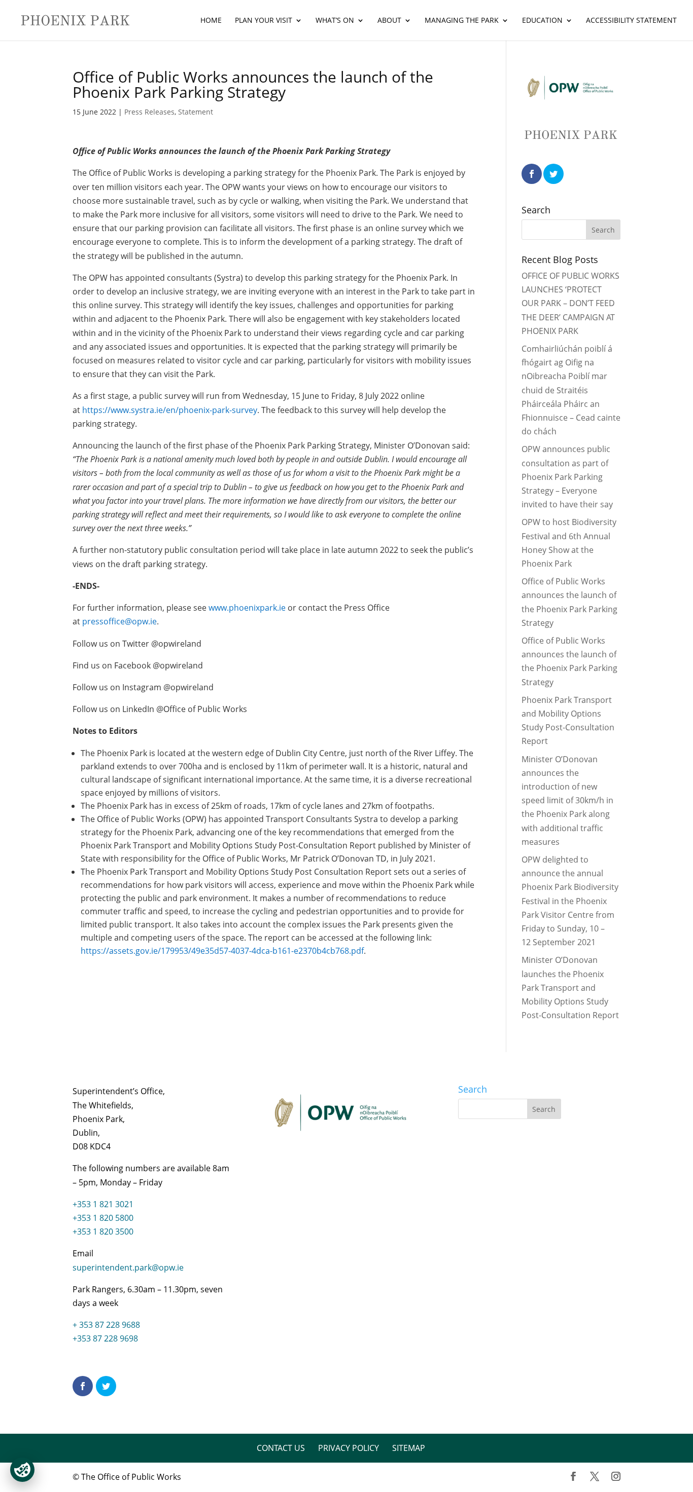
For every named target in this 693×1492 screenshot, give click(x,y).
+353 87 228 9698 (105, 1338)
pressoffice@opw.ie (119, 621)
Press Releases (149, 112)
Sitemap (408, 1447)
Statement (195, 112)
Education (542, 21)
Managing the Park (462, 21)
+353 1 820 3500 (103, 1231)
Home (211, 21)
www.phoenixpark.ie (247, 607)
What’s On (335, 21)
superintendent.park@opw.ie (128, 1267)
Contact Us (281, 1447)
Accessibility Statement (631, 21)
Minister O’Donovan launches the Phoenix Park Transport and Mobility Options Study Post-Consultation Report (570, 987)
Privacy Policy (348, 1447)
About (389, 21)
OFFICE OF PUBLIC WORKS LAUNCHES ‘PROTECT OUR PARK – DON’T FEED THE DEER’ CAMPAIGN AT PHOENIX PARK (570, 303)
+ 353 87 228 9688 (106, 1324)
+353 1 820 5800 (103, 1217)
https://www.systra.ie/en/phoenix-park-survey (169, 410)
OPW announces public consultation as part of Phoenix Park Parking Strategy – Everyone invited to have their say (567, 476)
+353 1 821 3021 (103, 1204)
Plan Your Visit (263, 21)
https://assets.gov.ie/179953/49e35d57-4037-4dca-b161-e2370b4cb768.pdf (222, 950)
